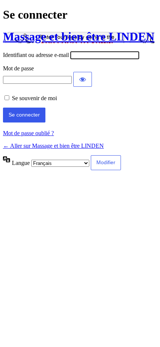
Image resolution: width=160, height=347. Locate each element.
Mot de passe (18, 68)
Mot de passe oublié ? (28, 133)
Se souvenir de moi (34, 98)
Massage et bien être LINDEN (78, 36)
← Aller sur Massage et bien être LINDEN (53, 146)
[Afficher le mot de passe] (82, 79)
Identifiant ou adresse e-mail (36, 55)
